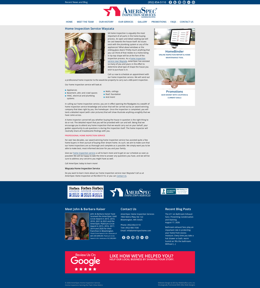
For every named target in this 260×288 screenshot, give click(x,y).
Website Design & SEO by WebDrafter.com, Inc (176, 283)
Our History (106, 21)
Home (69, 21)
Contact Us (186, 21)
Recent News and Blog (76, 2)
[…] (174, 244)
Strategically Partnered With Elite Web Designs (176, 285)
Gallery (142, 21)
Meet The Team (85, 21)
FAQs (173, 21)
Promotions (159, 21)
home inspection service (84, 153)
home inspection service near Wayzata (126, 60)
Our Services (125, 21)
